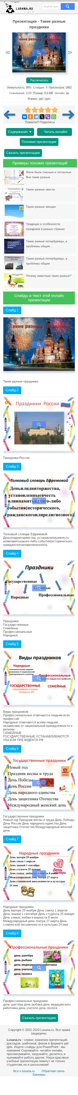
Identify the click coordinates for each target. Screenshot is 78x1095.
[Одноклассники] (30, 116)
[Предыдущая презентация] (11, 114)
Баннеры (39, 1074)
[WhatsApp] (53, 116)
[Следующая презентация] (68, 114)
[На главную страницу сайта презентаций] (20, 8)
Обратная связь (53, 1071)
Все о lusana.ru (24, 1071)
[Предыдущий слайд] (7, 52)
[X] (42, 116)
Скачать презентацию (23, 153)
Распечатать (39, 80)
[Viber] (47, 116)
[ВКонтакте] (24, 116)
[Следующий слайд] (70, 52)
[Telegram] (36, 116)
